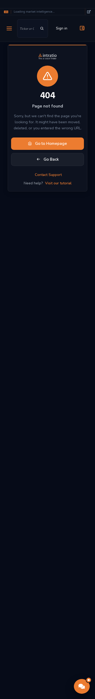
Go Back (50, 159)
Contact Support (48, 174)
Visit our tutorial (58, 183)
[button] (82, 686)
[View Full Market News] (88, 11)
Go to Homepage (50, 143)
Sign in (61, 28)
